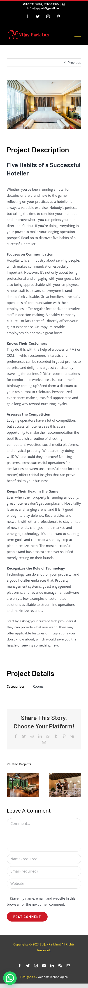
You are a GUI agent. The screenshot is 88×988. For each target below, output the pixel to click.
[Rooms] (65, 785)
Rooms (38, 686)
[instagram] (36, 965)
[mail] (68, 965)
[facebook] (19, 965)
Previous (74, 62)
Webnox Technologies (53, 977)
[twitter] (28, 965)
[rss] (60, 965)
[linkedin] (52, 965)
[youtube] (44, 965)
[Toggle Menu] (78, 35)
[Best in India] (23, 785)
